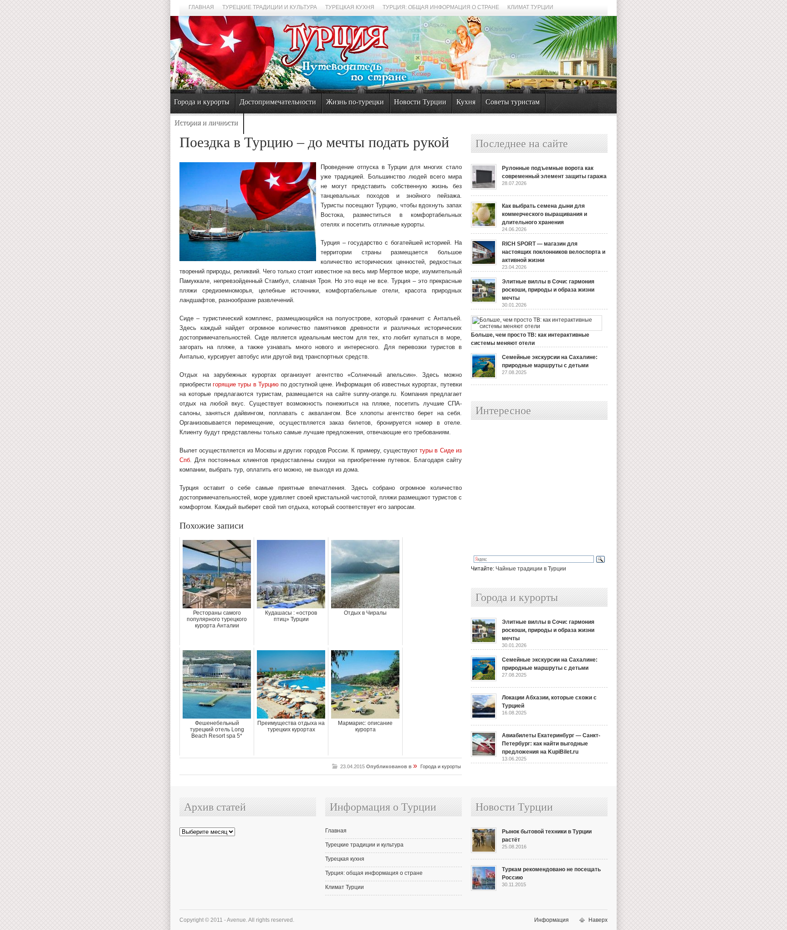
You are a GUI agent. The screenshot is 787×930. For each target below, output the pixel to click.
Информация (551, 920)
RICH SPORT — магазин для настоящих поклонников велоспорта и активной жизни (553, 252)
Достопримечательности (278, 102)
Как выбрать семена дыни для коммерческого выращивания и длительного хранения (544, 214)
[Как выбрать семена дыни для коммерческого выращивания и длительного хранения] (483, 225)
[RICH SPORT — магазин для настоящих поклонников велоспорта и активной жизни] (483, 263)
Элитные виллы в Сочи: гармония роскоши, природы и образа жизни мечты (548, 289)
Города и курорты (202, 102)
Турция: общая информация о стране (441, 7)
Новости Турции (420, 102)
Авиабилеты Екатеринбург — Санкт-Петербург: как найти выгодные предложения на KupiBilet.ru (551, 743)
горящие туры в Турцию (246, 384)
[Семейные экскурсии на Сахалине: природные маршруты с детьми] (483, 377)
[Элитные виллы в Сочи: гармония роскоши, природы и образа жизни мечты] (483, 301)
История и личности (206, 122)
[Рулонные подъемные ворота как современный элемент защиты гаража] (483, 188)
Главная (201, 7)
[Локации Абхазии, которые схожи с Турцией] (483, 717)
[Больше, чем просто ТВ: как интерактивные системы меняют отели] (536, 326)
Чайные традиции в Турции (531, 568)
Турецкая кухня (349, 7)
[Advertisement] (529, 488)
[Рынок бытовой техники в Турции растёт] (483, 851)
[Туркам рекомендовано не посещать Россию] (483, 889)
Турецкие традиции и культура (269, 7)
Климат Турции (530, 7)
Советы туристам (512, 102)
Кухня (465, 102)
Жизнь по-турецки (355, 102)
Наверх (598, 920)
